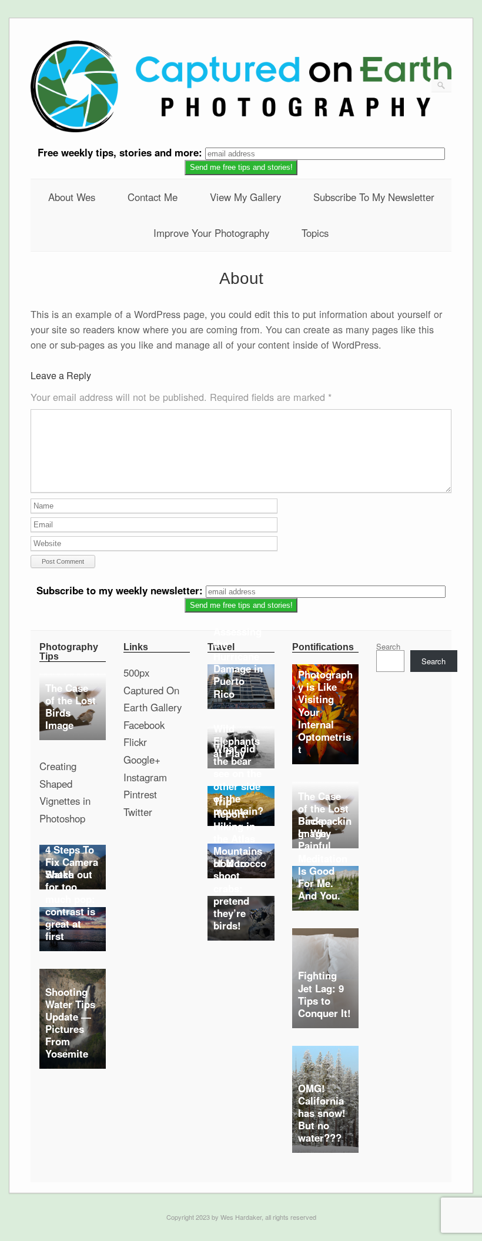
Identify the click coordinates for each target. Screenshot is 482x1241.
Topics (315, 233)
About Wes (71, 197)
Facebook (144, 725)
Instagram (145, 777)
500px (136, 672)
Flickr (135, 742)
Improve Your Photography (211, 233)
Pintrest (140, 794)
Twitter (137, 812)
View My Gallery (245, 197)
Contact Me (153, 197)
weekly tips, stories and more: (121, 152)
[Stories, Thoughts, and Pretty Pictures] (241, 129)
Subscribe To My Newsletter (373, 197)
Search (388, 646)
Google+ (141, 759)
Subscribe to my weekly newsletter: (121, 590)
